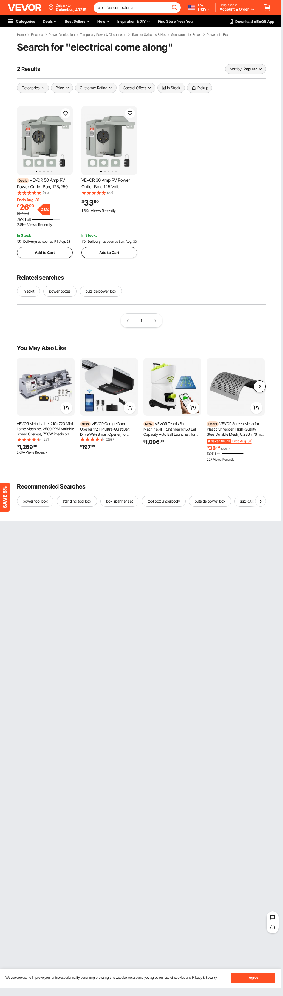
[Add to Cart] (66, 408)
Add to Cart (45, 252)
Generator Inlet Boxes (186, 35)
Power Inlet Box (218, 35)
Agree (253, 977)
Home (21, 35)
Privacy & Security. (204, 977)
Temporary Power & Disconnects (103, 35)
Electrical (37, 35)
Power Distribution (62, 35)
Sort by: (236, 69)
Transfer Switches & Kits (149, 35)
